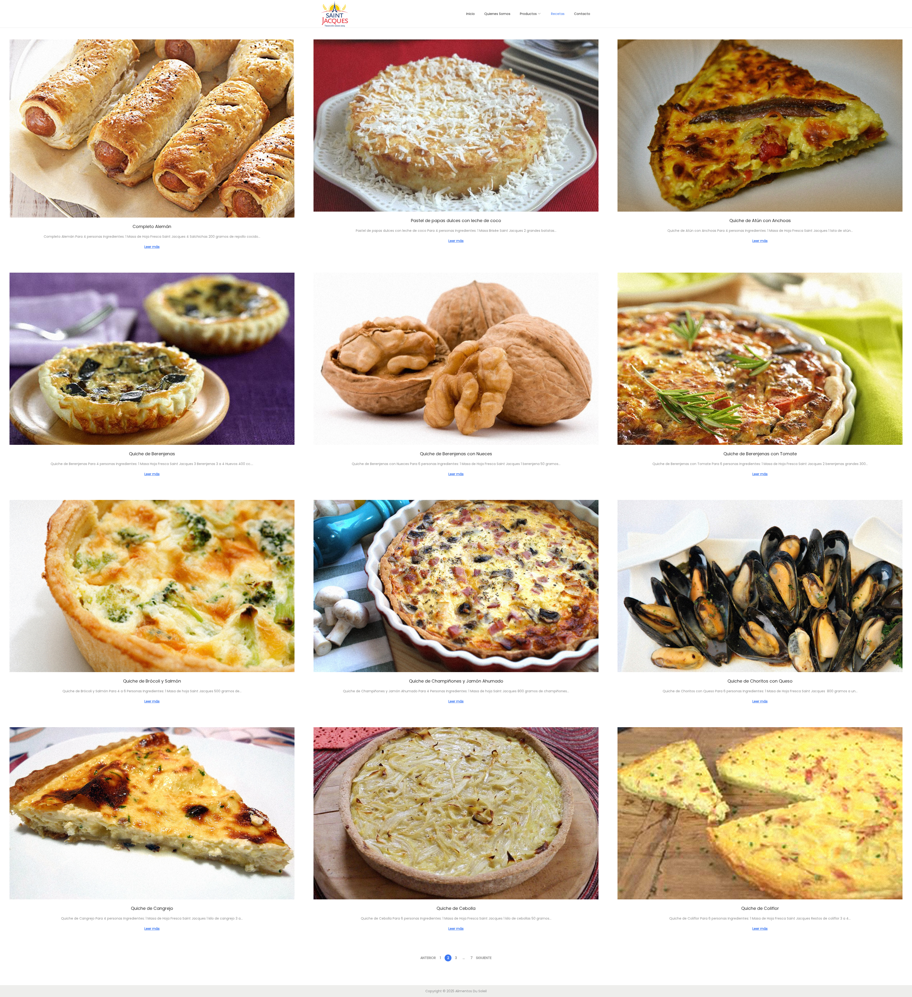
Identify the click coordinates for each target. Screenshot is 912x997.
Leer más (152, 246)
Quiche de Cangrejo (152, 908)
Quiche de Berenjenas (152, 454)
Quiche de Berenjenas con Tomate (760, 454)
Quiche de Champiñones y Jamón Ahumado (456, 681)
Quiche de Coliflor (760, 908)
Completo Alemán (152, 226)
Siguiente (484, 957)
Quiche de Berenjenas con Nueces (456, 454)
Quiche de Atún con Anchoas (760, 220)
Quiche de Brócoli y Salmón (152, 681)
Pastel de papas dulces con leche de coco (456, 220)
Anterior (428, 957)
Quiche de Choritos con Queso (760, 681)
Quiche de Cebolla (456, 908)
